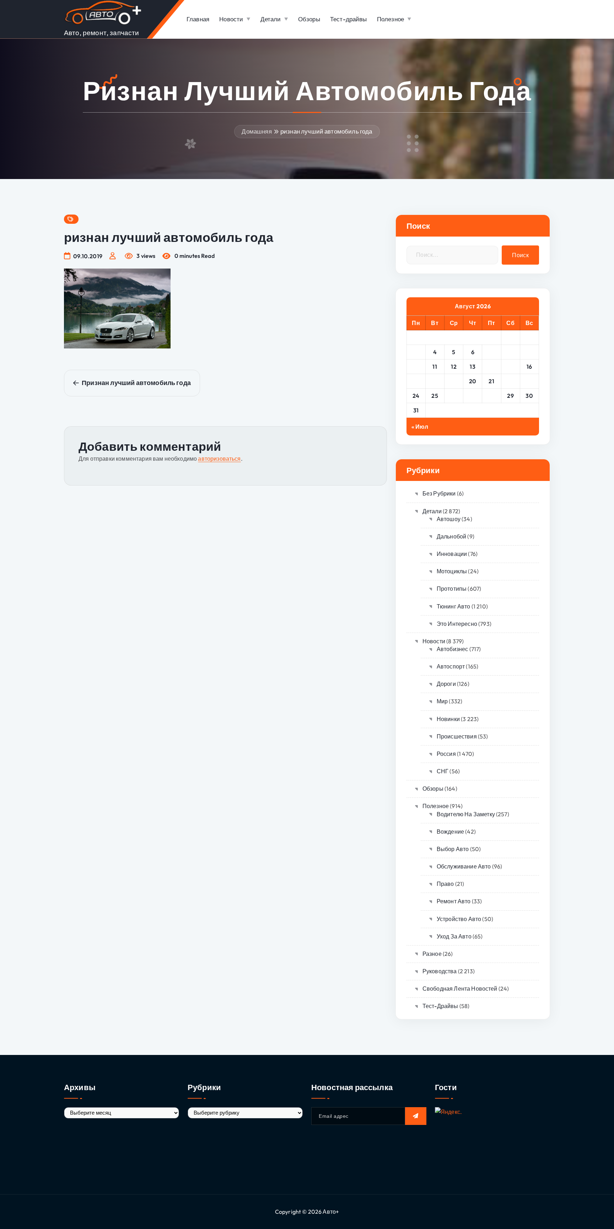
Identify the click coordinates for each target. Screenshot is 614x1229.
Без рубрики (439, 493)
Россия (446, 753)
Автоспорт (451, 666)
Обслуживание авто (464, 866)
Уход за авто (454, 936)
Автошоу (448, 519)
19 (454, 381)
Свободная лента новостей (459, 988)
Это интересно (457, 623)
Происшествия (457, 736)
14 (492, 366)
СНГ (442, 771)
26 (454, 395)
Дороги (446, 683)
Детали (270, 19)
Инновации (452, 553)
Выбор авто (453, 848)
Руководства (439, 971)
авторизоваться (219, 458)
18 (435, 381)
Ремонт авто (454, 901)
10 (416, 366)
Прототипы (452, 588)
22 (510, 381)
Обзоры (309, 19)
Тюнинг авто (453, 606)
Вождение (450, 831)
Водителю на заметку (466, 814)
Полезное (390, 19)
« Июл (420, 426)
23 (529, 381)
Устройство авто (459, 918)
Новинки (448, 718)
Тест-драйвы (348, 19)
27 (472, 395)
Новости (231, 19)
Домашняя (256, 131)
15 (510, 366)
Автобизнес (452, 649)
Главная (198, 19)
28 (491, 395)
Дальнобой (451, 536)
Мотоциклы (452, 571)
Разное (432, 953)
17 (416, 381)
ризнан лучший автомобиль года (326, 131)
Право (445, 883)
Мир (442, 701)
